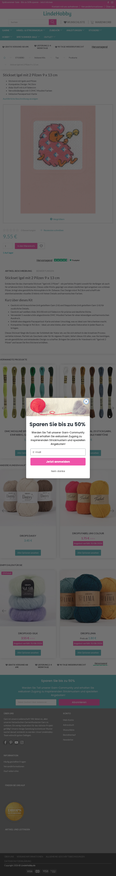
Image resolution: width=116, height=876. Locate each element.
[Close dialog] (86, 401)
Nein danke (58, 471)
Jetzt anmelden (58, 462)
